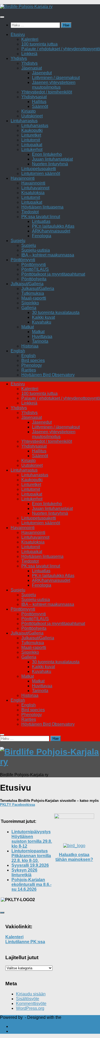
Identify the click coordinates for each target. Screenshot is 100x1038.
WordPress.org (30, 1008)
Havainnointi (23, 178)
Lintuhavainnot (35, 188)
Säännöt (40, 106)
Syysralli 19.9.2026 (30, 865)
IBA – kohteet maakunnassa (47, 255)
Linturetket (31, 135)
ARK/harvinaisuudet (51, 231)
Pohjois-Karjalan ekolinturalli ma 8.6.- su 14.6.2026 (31, 884)
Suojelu (18, 240)
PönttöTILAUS (35, 269)
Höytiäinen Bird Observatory (48, 375)
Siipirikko (30, 303)
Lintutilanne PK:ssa (25, 941)
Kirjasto (28, 111)
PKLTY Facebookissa (17, 805)
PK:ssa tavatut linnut (40, 216)
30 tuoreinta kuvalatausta (55, 312)
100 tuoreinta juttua (39, 44)
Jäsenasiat (31, 68)
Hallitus (39, 101)
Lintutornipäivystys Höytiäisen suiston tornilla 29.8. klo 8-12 (31, 838)
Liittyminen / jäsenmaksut (56, 77)
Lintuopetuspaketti (38, 168)
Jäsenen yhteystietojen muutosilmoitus (53, 84)
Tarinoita (40, 341)
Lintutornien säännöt (40, 173)
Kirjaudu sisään (31, 994)
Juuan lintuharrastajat (52, 159)
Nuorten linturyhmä (50, 164)
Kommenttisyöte (31, 1003)
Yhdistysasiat (34, 97)
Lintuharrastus (24, 120)
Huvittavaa (42, 336)
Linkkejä (29, 53)
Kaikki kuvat (43, 317)
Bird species (33, 360)
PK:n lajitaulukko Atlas (53, 226)
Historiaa (29, 346)
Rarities (28, 370)
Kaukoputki (32, 130)
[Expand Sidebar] (2, 912)
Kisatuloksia (33, 192)
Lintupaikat (31, 144)
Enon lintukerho (47, 154)
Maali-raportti (33, 298)
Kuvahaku (41, 322)
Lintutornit (30, 140)
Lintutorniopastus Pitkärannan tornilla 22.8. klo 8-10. (31, 856)
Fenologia (41, 236)
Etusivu (18, 34)
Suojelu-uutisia (35, 250)
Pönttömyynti (23, 260)
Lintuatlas (41, 221)
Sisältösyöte (27, 998)
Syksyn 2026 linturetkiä (24, 872)
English (18, 351)
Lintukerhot (31, 149)
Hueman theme (76, 1017)
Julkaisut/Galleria (27, 283)
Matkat (27, 327)
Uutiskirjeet (32, 116)
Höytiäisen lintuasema (42, 207)
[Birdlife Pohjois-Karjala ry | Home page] (26, 6)
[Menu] (2, 17)
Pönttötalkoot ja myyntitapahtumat (53, 274)
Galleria (28, 307)
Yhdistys (19, 58)
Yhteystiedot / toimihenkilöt (46, 92)
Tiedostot (30, 212)
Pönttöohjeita (33, 279)
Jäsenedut (42, 73)
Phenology (31, 365)
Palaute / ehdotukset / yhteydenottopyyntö (60, 49)
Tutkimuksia (32, 293)
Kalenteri (29, 39)
